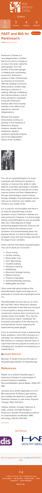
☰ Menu (21, 16)
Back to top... (21, 484)
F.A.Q (38, 478)
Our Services (18, 478)
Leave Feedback (25, 481)
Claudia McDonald (12, 354)
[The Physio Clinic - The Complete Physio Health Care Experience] (21, 12)
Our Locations (7, 478)
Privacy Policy (29, 478)
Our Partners (21, 431)
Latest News (5, 423)
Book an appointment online (12, 458)
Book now (36, 33)
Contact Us (14, 481)
